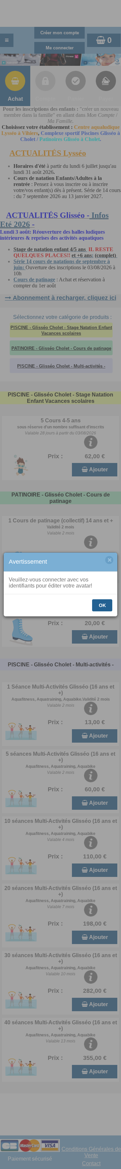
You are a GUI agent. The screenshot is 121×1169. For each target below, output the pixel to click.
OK (102, 605)
